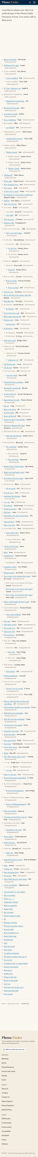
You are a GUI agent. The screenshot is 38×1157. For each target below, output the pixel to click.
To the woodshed (12, 78)
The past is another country (13, 926)
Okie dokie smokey (10, 625)
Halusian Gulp (9, 223)
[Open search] (30, 2)
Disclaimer (5, 1135)
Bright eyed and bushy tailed (14, 472)
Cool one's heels (11, 375)
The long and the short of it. (14, 987)
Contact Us (6, 1097)
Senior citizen (8, 837)
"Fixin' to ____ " (9, 899)
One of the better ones (12, 313)
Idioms (4, 1063)
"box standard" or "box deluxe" (15, 892)
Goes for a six (8, 292)
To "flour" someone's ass (12, 88)
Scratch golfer (9, 929)
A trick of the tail (10, 394)
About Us (5, 1089)
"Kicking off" (8, 175)
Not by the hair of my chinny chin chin (17, 295)
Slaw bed (7, 621)
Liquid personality (10, 509)
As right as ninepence (11, 953)
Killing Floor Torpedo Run (15, 101)
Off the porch (11, 488)
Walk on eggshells (10, 905)
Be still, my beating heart (15, 791)
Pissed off (11, 270)
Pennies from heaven (11, 967)
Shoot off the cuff (10, 416)
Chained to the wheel (11, 731)
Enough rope (8, 940)
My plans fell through (11, 108)
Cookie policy (6, 1123)
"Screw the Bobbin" (10, 885)
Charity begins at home (12, 916)
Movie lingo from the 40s (12, 316)
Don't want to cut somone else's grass (17, 576)
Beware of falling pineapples (16, 804)
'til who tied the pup (11, 546)
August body (8, 909)
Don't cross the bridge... (14, 233)
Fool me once (8, 320)
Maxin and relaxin (10, 59)
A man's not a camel (11, 191)
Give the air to (9, 493)
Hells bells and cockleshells (13, 713)
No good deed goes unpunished (15, 778)
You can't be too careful (14, 688)
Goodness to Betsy (10, 567)
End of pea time (9, 631)
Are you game (9, 912)
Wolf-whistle (10, 671)
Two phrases (8, 505)
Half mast (7, 512)
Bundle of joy (8, 974)
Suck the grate (9, 219)
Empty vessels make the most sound (16, 602)
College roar (8, 869)
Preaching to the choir (14, 830)
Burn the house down (11, 872)
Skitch (6, 753)
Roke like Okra (9, 301)
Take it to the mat (10, 774)
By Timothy (10, 309)
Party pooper (8, 994)
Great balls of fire (12, 533)
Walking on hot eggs (11, 65)
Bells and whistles (10, 811)
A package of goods (11, 114)
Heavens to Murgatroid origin (14, 425)
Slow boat (11, 652)
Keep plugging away (11, 185)
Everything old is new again (13, 478)
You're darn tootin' (10, 747)
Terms (4, 1140)
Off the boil (8, 368)
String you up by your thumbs (14, 420)
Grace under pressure (13, 614)
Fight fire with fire (10, 204)
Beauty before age (10, 936)
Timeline (5, 1093)
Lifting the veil (13, 360)
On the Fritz (12, 248)
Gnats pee (9, 853)
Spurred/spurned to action (13, 860)
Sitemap (5, 1144)
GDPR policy (6, 1118)
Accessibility (6, 1131)
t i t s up (7, 502)
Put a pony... (8, 188)
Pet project (8, 876)
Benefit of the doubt (11, 980)
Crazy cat (7, 984)
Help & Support (7, 1101)
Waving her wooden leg (12, 388)
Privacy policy (7, 1127)
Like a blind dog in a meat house (15, 879)
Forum (4, 1080)
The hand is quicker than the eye (15, 957)
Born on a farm (11, 281)
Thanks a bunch (11, 152)
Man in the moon (10, 409)
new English (10, 127)
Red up (6, 406)
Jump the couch (9, 946)
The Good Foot (9, 635)
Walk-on (7, 201)
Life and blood (9, 522)
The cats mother (9, 895)
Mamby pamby (9, 573)
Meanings (5, 1059)
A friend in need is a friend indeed (16, 963)
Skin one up (8, 970)
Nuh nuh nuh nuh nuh (14, 436)
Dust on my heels (10, 740)
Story (5, 943)
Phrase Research (8, 1105)
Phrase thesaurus (8, 1067)
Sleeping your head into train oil (15, 817)
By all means (8, 328)
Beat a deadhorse (10, 120)
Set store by (8, 960)
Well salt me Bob (10, 340)
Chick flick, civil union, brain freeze (16, 516)
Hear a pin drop (9, 525)
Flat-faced (7, 744)
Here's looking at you (11, 933)
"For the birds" (9, 413)
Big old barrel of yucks (12, 400)
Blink (5, 865)
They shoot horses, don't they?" (15, 757)
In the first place (10, 734)
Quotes (4, 1075)
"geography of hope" (11, 902)
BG (5, 919)
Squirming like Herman (12, 496)
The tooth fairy (11, 447)
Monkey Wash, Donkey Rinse (14, 466)
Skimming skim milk (11, 991)
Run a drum (8, 950)
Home (3, 1003)
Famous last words (8, 1071)
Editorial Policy (7, 1110)
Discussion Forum (13, 1003)
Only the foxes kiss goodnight (14, 719)
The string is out (9, 628)
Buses (6, 552)
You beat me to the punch (13, 725)
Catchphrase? (9, 556)
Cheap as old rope (10, 977)
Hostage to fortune (10, 922)
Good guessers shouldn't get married (17, 707)
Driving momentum (11, 676)
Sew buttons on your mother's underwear (18, 195)
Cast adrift (9, 215)
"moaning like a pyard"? (14, 139)
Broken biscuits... (10, 843)
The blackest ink (9, 364)
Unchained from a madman (13, 382)
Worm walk (8, 181)
